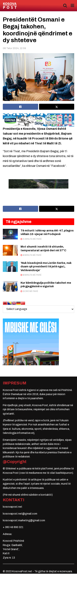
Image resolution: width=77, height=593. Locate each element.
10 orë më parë (30, 291)
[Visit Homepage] (10, 5)
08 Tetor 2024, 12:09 (14, 48)
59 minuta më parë (31, 275)
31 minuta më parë (32, 239)
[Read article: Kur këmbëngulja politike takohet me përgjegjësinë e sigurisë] (10, 286)
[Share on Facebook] (20, 107)
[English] (14, 303)
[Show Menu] (72, 5)
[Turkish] (23, 303)
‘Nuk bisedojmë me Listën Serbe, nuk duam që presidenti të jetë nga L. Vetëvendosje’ (46, 266)
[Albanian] (5, 303)
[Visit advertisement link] (38, 119)
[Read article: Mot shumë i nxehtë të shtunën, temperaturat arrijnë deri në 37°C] (10, 250)
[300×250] (31, 341)
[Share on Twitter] (56, 107)
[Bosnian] (9, 303)
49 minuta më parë (31, 255)
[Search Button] (65, 5)
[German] (18, 303)
